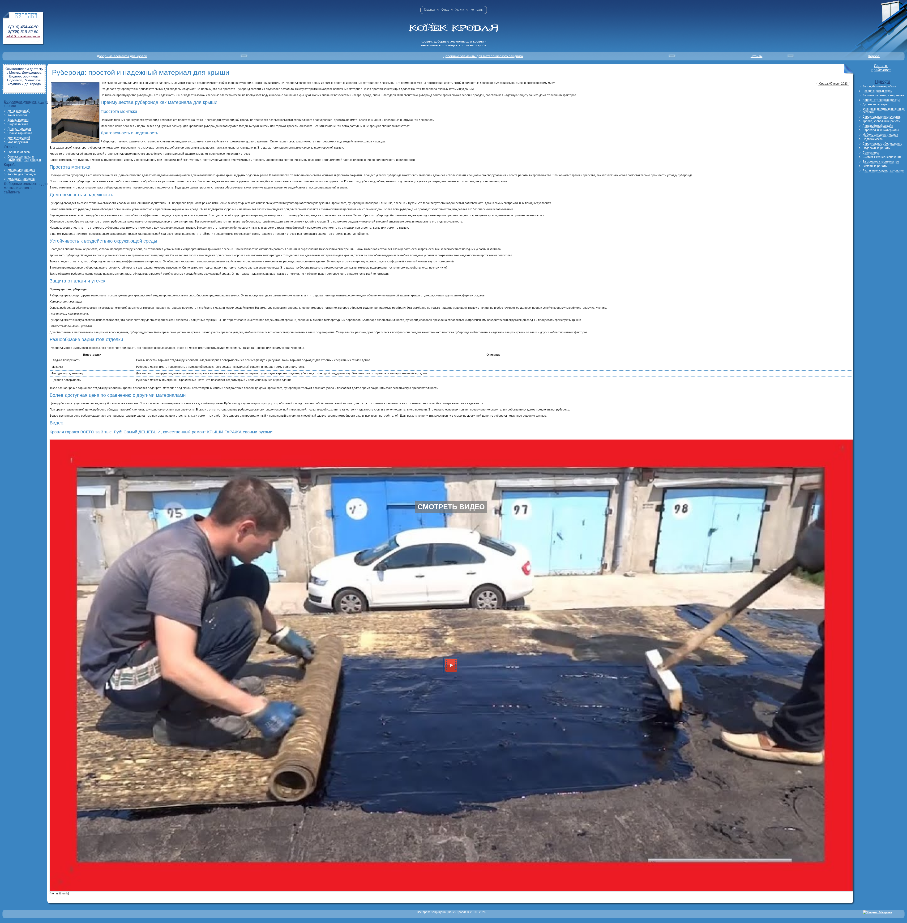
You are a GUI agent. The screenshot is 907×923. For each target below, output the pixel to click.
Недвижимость (872, 139)
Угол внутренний (19, 137)
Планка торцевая (19, 128)
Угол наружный (18, 142)
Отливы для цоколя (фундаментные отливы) (24, 158)
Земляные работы (875, 166)
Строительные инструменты (882, 116)
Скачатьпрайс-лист (881, 68)
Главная (429, 9)
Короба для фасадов (22, 174)
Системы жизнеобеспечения (882, 157)
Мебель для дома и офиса (880, 134)
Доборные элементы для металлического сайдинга (483, 56)
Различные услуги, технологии (883, 170)
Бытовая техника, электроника (883, 95)
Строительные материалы (881, 130)
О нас (445, 9)
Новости (882, 81)
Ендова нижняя (18, 124)
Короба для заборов (21, 169)
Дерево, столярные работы (881, 100)
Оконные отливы (19, 152)
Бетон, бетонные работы (880, 86)
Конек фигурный (19, 110)
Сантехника (871, 152)
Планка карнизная (20, 133)
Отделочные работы (876, 148)
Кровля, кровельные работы (882, 121)
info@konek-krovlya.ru (23, 36)
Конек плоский (17, 115)
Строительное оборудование (882, 143)
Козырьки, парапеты (21, 178)
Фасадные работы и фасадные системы (884, 110)
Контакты (477, 9)
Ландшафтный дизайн (878, 125)
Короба (874, 56)
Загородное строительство (881, 161)
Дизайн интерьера (875, 104)
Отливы (756, 56)
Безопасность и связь (877, 91)
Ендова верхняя (18, 119)
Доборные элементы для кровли (122, 56)
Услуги (459, 9)
